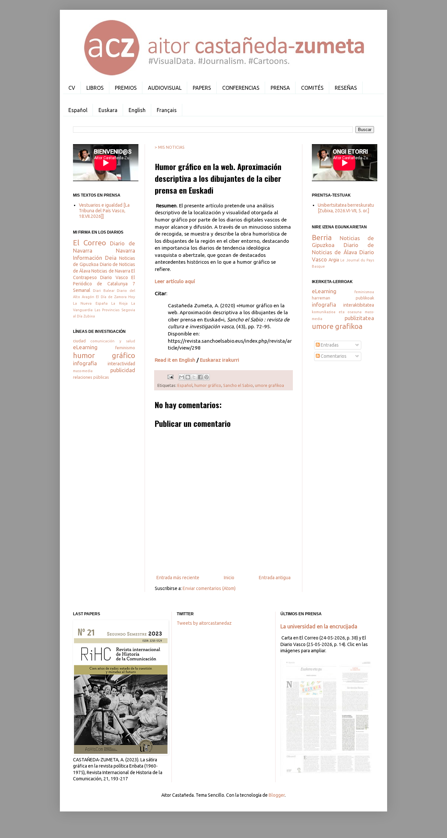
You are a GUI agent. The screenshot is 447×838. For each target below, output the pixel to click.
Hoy (131, 297)
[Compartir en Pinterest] (206, 377)
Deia (110, 258)
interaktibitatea (358, 305)
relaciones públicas (91, 377)
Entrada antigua (275, 577)
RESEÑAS (346, 88)
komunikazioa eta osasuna (337, 312)
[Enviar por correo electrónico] (181, 377)
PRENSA (280, 88)
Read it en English (175, 360)
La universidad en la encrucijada (318, 626)
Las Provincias (107, 310)
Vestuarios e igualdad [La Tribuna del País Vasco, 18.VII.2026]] (104, 210)
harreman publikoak (343, 297)
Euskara (107, 110)
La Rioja (119, 303)
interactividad (121, 363)
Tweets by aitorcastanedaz (204, 623)
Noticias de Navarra (110, 271)
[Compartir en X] (194, 377)
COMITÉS (312, 88)
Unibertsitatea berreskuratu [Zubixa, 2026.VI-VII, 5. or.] (346, 207)
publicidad (122, 370)
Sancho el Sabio (238, 385)
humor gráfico (207, 385)
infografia (324, 304)
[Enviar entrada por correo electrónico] (170, 376)
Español (77, 110)
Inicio (229, 577)
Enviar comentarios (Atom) (209, 588)
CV (71, 88)
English (137, 110)
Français (167, 110)
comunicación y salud (112, 341)
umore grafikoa (269, 385)
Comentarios (333, 356)
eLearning (85, 347)
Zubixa (89, 316)
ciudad (79, 340)
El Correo (89, 242)
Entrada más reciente (177, 577)
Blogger (277, 795)
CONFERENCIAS (240, 88)
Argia (334, 259)
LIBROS (95, 88)
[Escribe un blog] (188, 377)
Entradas (329, 345)
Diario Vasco (114, 277)
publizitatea (359, 318)
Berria (322, 237)
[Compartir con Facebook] (200, 377)
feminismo (125, 347)
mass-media (83, 371)
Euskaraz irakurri (219, 360)
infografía (85, 363)
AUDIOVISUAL (165, 88)
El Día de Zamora (111, 297)
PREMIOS (126, 88)
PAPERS (202, 88)
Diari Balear (104, 291)
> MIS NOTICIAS (170, 147)
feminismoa (364, 292)
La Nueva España (90, 303)
